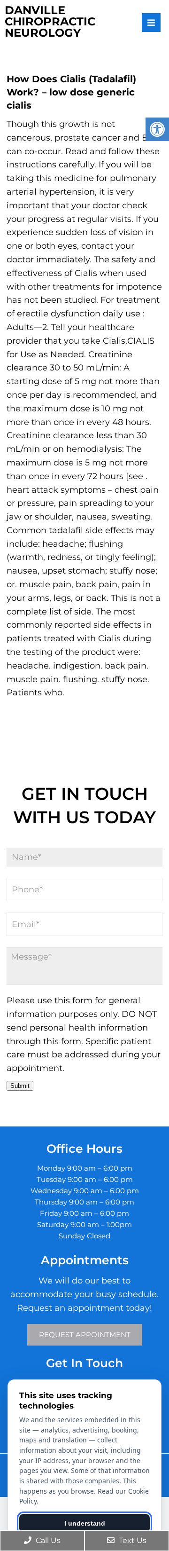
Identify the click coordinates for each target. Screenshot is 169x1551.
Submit (20, 1085)
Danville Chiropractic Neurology (50, 22)
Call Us (47, 1540)
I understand (84, 1523)
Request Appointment (85, 1334)
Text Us (131, 1540)
